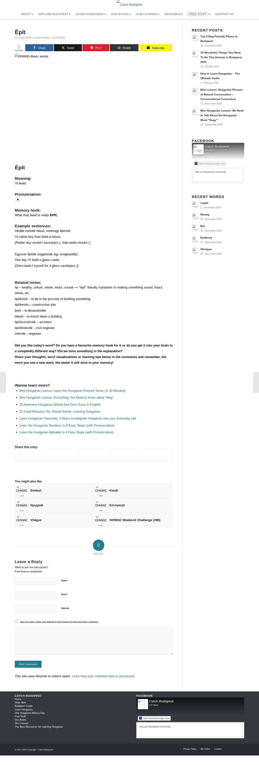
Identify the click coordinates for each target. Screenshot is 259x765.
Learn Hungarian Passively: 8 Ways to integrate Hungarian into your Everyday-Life (77, 418)
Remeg (204, 214)
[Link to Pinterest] (241, 5)
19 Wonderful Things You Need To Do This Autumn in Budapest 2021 (221, 57)
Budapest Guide (23, 706)
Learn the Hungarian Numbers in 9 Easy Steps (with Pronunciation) (66, 425)
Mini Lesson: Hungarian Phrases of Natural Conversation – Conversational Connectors (221, 94)
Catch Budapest (217, 146)
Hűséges (206, 249)
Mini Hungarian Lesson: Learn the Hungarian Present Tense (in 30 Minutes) (72, 391)
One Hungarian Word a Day (30, 713)
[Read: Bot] (195, 227)
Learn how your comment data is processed (103, 676)
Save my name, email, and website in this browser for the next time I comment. (59, 622)
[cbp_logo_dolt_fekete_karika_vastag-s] (129, 4)
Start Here (20, 702)
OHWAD (60, 37)
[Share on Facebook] (30, 455)
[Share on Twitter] (62, 455)
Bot (202, 226)
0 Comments (41, 37)
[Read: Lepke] (195, 204)
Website (65, 608)
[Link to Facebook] (230, 5)
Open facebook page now (212, 163)
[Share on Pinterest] (94, 455)
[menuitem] (27, 14)
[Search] (238, 14)
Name (64, 580)
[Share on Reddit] (125, 455)
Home (18, 699)
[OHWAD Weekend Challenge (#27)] (3, 382)
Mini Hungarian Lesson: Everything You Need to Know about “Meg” (66, 397)
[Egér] (256, 382)
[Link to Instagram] (236, 5)
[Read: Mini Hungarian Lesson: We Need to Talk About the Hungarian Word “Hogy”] (195, 112)
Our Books (21, 719)
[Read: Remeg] (195, 216)
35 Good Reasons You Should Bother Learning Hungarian (59, 411)
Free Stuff (20, 716)
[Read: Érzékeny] (195, 239)
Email (64, 594)
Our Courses (22, 723)
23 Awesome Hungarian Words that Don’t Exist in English (59, 404)
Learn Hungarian (24, 709)
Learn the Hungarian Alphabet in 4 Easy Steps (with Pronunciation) (66, 432)
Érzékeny (206, 237)
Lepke (204, 202)
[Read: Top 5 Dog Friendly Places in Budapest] (195, 38)
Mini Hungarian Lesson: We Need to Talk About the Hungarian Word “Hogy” (222, 115)
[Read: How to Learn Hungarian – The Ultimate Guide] (195, 75)
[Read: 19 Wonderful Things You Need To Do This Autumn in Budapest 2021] (195, 54)
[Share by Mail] (157, 455)
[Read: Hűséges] (195, 250)
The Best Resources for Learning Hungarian (39, 726)
